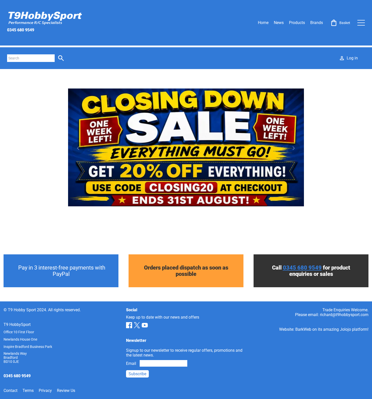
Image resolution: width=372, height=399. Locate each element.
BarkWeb (303, 329)
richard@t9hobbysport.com (344, 314)
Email (131, 363)
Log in (352, 58)
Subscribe (137, 373)
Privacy (45, 390)
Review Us (66, 390)
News (279, 22)
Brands (316, 22)
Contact (10, 390)
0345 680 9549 (20, 30)
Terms (28, 390)
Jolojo (345, 329)
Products (297, 22)
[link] (340, 23)
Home (263, 22)
